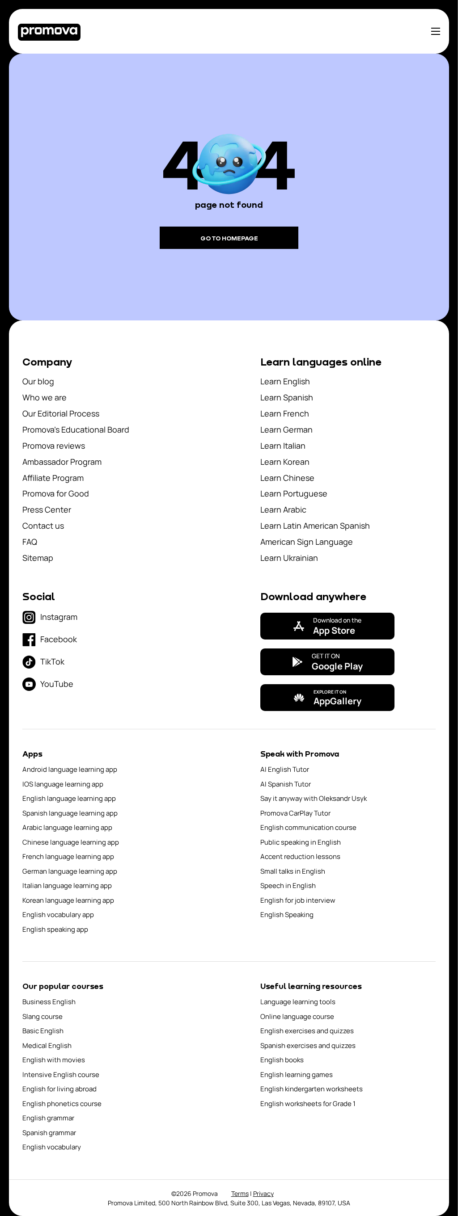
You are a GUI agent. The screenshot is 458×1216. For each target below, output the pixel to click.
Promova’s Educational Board (75, 429)
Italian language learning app (67, 885)
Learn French (284, 413)
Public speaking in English (300, 842)
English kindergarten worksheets (311, 1089)
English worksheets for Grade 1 (308, 1103)
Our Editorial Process (60, 413)
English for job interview (297, 900)
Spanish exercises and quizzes (308, 1045)
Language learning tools (297, 1001)
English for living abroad (59, 1089)
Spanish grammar (49, 1132)
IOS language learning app (62, 784)
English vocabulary (51, 1147)
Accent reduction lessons (300, 856)
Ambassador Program (62, 461)
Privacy (263, 1193)
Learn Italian (282, 445)
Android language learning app (69, 769)
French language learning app (68, 856)
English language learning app (69, 798)
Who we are (44, 397)
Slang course (42, 1016)
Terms (240, 1193)
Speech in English (288, 885)
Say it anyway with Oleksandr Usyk (313, 798)
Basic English (43, 1030)
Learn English (285, 381)
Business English (49, 1001)
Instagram (58, 616)
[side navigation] (435, 31)
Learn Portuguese (293, 493)
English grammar (48, 1118)
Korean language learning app (68, 900)
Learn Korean (285, 461)
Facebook (58, 639)
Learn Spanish (286, 397)
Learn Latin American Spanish (315, 525)
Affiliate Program (53, 477)
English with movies (53, 1060)
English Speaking (287, 914)
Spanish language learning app (70, 813)
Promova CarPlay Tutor (295, 813)
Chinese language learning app (70, 842)
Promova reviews (53, 445)
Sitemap (37, 557)
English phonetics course (62, 1103)
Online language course (297, 1016)
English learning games (296, 1074)
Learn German (286, 429)
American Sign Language (306, 541)
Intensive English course (60, 1074)
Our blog (38, 381)
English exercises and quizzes (307, 1030)
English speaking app (55, 929)
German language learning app (69, 871)
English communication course (308, 827)
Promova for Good (55, 493)
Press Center (46, 509)
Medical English (47, 1045)
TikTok (52, 661)
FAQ (29, 541)
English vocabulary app (58, 914)
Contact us (43, 525)
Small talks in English (292, 871)
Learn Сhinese (287, 477)
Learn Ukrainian (289, 557)
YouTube (56, 683)
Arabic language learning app (67, 827)
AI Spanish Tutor (285, 784)
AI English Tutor (284, 769)
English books (282, 1060)
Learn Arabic (283, 509)
